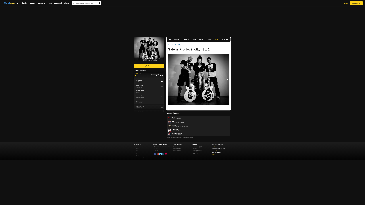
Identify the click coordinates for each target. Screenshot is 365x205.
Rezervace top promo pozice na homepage (162, 147)
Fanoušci (58, 3)
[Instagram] (163, 154)
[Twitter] (160, 154)
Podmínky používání (198, 150)
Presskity (175, 146)
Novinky (177, 39)
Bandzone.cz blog (139, 157)
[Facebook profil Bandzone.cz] (155, 154)
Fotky (217, 39)
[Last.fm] (166, 154)
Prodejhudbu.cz (177, 148)
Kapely (32, 3)
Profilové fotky (177, 45)
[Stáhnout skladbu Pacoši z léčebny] (162, 91)
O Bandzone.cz (197, 152)
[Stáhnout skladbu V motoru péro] (162, 96)
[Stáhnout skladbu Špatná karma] (162, 101)
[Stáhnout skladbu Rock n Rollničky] (162, 107)
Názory (201, 39)
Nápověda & (197, 146)
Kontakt (195, 148)
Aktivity (24, 3)
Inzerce (156, 150)
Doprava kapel (177, 150)
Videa (49, 3)
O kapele (186, 39)
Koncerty (41, 3)
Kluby (66, 3)
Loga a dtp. (195, 153)
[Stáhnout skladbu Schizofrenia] (162, 81)
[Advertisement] (182, 20)
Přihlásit (345, 3)
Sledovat (150, 66)
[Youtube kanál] (158, 154)
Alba (194, 39)
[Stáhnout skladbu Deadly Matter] (162, 86)
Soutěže (136, 155)
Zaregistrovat (356, 3)
